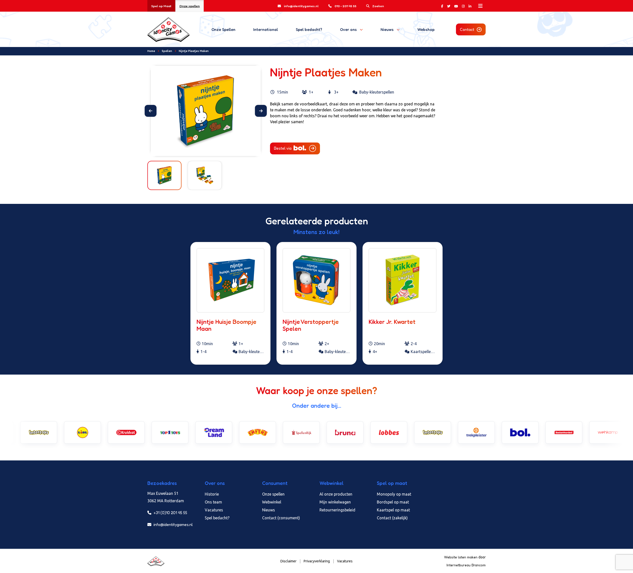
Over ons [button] (348, 29)
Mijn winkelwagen (335, 502)
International (265, 29)
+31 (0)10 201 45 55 (170, 512)
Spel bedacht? (309, 29)
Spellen (167, 51)
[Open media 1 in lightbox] (206, 111)
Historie (212, 494)
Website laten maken (461, 557)
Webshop (425, 29)
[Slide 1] (201, 149)
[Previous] (151, 111)
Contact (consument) (281, 518)
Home (151, 51)
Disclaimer (288, 561)
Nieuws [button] (387, 29)
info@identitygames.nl (301, 6)
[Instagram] (463, 6)
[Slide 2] (210, 149)
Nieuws (268, 510)
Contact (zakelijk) (392, 518)
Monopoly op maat (394, 494)
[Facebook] (442, 6)
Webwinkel (271, 502)
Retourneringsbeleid (337, 510)
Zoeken (378, 6)
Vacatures (214, 510)
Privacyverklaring (317, 561)
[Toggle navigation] (480, 5)
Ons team (213, 502)
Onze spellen (189, 6)
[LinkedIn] (470, 6)
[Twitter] (448, 6)
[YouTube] (456, 6)
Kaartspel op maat (393, 510)
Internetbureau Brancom (466, 565)
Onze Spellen (223, 29)
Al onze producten (335, 494)
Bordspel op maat (393, 502)
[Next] (261, 111)
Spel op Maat (161, 6)
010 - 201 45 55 (345, 6)
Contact (467, 29)
